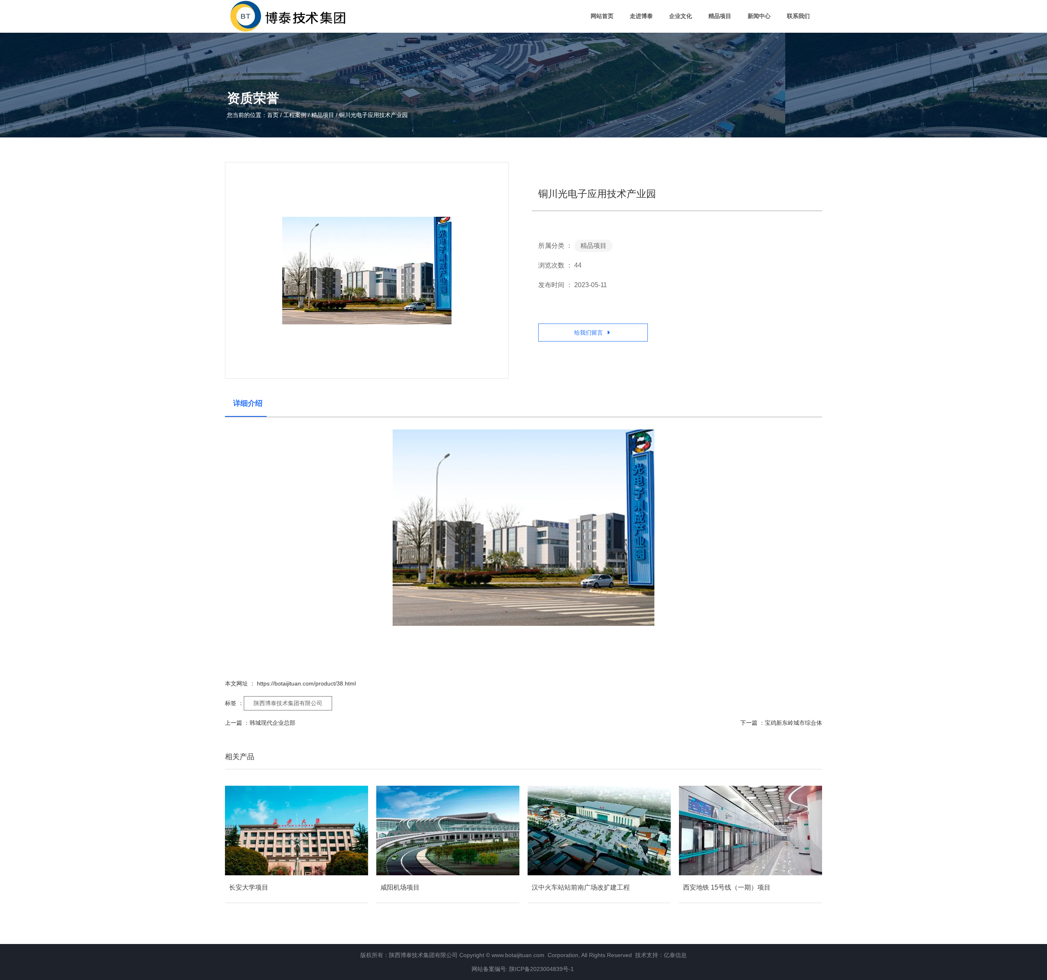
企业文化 (680, 16)
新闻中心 (759, 16)
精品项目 (719, 16)
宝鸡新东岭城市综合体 (793, 722)
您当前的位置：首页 (253, 115)
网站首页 (602, 16)
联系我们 (798, 16)
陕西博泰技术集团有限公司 (288, 703)
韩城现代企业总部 (272, 722)
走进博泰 (641, 16)
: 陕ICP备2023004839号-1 (540, 969)
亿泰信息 (675, 955)
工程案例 (294, 115)
